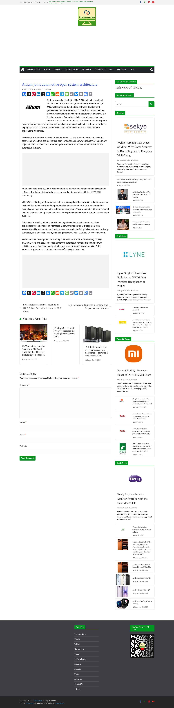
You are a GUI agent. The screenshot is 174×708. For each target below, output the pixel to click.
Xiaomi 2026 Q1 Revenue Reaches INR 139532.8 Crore (134, 372)
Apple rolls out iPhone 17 (141, 590)
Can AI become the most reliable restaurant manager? (141, 223)
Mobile (77, 639)
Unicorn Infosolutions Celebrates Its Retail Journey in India (142, 529)
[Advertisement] (87, 48)
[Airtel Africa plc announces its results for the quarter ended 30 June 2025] (123, 418)
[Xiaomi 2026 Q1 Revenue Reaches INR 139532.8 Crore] (134, 354)
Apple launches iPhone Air (141, 578)
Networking (79, 649)
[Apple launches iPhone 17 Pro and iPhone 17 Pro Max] (123, 567)
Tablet (77, 644)
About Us (78, 679)
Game (132, 70)
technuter (39, 89)
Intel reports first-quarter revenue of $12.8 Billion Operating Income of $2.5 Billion (42, 308)
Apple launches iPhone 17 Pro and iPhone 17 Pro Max (141, 566)
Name (23, 422)
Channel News (71, 70)
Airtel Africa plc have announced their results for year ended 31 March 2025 (141, 431)
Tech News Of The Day (128, 87)
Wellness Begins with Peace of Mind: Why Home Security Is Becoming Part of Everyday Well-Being (134, 149)
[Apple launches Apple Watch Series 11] (123, 604)
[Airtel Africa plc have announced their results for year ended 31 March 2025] (123, 433)
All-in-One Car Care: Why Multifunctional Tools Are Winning (141, 194)
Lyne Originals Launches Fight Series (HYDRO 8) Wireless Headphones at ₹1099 (131, 280)
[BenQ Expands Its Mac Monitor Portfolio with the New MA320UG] (134, 478)
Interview (86, 70)
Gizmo (47, 70)
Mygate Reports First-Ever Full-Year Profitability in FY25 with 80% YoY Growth (142, 401)
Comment (24, 385)
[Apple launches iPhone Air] (123, 579)
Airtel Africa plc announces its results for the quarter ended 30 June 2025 (141, 416)
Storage (77, 669)
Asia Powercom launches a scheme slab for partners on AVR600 (88, 306)
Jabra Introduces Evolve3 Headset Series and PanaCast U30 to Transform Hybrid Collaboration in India (142, 323)
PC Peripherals (80, 659)
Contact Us (78, 684)
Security (77, 664)
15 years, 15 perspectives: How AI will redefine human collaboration (142, 209)
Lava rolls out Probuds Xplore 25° (140, 309)
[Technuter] (22, 70)
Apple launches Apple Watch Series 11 (142, 602)
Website (23, 446)
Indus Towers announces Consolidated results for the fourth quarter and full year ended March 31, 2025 (141, 447)
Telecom (57, 70)
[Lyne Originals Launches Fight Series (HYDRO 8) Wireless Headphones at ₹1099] (134, 254)
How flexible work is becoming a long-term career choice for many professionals (134, 181)
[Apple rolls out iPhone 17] (123, 591)
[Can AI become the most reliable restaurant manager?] (123, 224)
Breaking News (33, 70)
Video (76, 674)
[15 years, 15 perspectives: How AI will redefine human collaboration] (123, 211)
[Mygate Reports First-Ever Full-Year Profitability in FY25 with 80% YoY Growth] (123, 403)
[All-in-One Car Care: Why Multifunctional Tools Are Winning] (123, 196)
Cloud (76, 654)
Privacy (77, 689)
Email (23, 434)
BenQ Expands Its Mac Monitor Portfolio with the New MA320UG (132, 499)
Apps (111, 70)
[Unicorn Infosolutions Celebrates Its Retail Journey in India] (123, 531)
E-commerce (99, 70)
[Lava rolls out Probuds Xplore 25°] (123, 310)
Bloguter (121, 70)
